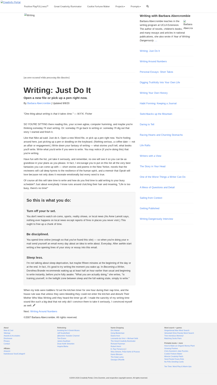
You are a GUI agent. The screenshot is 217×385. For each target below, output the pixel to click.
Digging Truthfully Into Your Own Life (160, 82)
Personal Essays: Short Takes (156, 71)
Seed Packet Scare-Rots (174, 359)
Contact (7, 344)
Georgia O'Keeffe (117, 360)
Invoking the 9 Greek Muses (68, 330)
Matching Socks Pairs (173, 338)
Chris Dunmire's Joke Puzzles (176, 351)
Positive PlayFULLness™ (36, 6)
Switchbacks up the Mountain (156, 113)
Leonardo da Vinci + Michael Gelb (124, 338)
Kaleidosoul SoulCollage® (14, 354)
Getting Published (149, 208)
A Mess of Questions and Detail (157, 187)
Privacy (7, 341)
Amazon (7, 351)
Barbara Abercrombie (39, 103)
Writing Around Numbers (43, 311)
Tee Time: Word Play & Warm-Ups (177, 366)
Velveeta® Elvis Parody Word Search (179, 333)
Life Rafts (145, 145)
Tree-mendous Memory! (173, 336)
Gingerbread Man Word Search (176, 330)
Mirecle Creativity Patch (173, 356)
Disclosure (8, 338)
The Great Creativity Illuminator (123, 341)
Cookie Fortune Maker (98, 6)
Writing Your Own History (154, 92)
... (156, 40)
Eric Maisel (115, 330)
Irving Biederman (117, 333)
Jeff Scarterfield (63, 333)
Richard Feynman (118, 344)
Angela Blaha (62, 346)
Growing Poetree (171, 348)
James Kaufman (63, 341)
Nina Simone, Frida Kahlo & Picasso (125, 352)
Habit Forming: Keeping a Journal (158, 103)
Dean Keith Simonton (65, 344)
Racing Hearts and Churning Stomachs (161, 134)
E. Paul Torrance (117, 349)
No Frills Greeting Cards (174, 362)
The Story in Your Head (152, 166)
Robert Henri (116, 346)
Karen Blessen (117, 354)
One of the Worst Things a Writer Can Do (162, 176)
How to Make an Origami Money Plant (179, 346)
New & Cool (8, 330)
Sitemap (7, 333)
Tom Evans (61, 338)
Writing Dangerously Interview (156, 218)
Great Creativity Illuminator (68, 6)
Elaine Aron (115, 336)
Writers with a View (150, 155)
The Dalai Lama (117, 357)
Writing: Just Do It (150, 50)
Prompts (135, 6)
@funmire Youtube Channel (68, 336)
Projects (119, 6)
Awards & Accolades (12, 336)
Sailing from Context (151, 197)
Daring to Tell (147, 124)
